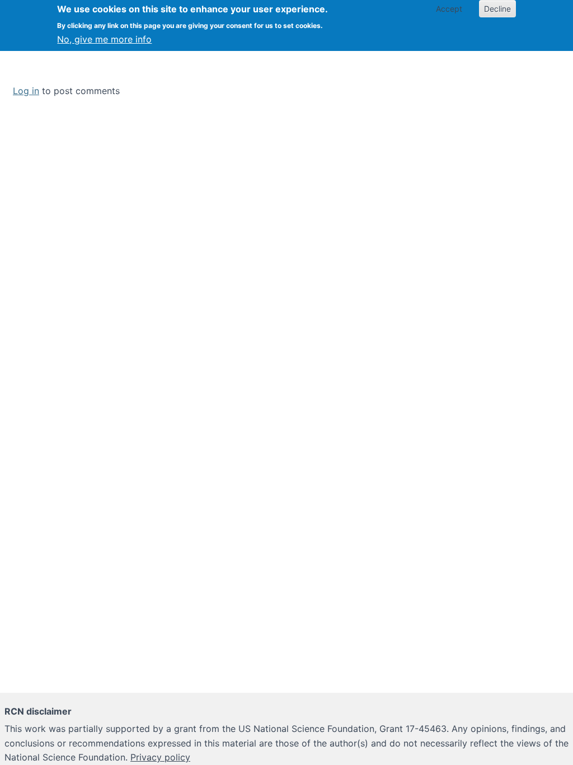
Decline (497, 8)
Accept (449, 8)
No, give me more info (104, 39)
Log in (26, 90)
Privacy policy (160, 757)
